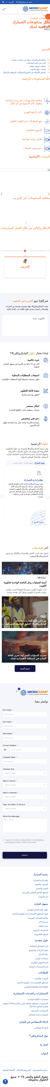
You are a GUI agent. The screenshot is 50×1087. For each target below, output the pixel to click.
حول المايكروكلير (38, 1035)
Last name (7, 722)
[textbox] (23, 773)
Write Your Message (11, 816)
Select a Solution (10, 793)
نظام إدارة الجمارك (33, 479)
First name (7, 710)
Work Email (7, 734)
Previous (2, 496)
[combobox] (25, 773)
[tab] (39, 463)
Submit (25, 855)
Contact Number (9, 745)
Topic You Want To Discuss (14, 805)
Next (48, 496)
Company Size (8, 769)
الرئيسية (46, 15)
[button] (3, 2)
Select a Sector (9, 781)
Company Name (9, 757)
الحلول (47, 20)
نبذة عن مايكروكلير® (24, 2)
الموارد (44, 1053)
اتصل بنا (44, 1044)
